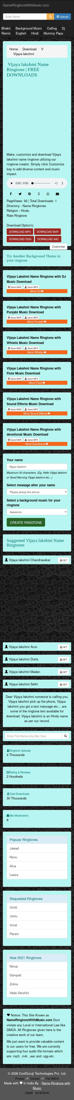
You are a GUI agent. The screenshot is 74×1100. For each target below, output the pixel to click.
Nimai (14, 966)
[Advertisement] (37, 115)
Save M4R (15, 287)
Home (13, 48)
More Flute (36, 383)
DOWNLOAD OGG (20, 239)
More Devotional (35, 444)
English (21, 33)
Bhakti (6, 28)
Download (29, 48)
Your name (15, 460)
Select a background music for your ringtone (34, 502)
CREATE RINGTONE (26, 522)
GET (64, 560)
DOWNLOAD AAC (48, 239)
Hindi (35, 33)
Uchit (13, 907)
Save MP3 (32, 287)
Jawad (14, 848)
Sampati (15, 975)
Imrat (13, 924)
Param (14, 933)
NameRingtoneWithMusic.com (26, 4)
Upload (63, 16)
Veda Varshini (19, 992)
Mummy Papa (53, 33)
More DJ (35, 291)
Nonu (13, 856)
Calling (52, 28)
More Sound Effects (36, 413)
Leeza (14, 874)
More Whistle (36, 352)
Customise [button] (58, 246)
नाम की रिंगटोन (42, 1093)
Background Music (29, 28)
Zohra (14, 984)
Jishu (13, 916)
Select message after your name (31, 485)
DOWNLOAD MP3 (20, 232)
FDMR (29, 1093)
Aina (13, 865)
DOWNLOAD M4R (47, 232)
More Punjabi (35, 321)
